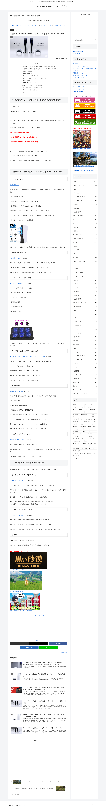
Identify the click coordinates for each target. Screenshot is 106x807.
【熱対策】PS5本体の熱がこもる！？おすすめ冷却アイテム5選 (39, 69)
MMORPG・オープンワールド (21, 25)
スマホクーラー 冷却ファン (31, 90)
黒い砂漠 (75, 63)
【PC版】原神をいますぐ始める (82, 149)
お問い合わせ (76, 53)
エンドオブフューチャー (80, 87)
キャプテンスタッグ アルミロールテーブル (35, 78)
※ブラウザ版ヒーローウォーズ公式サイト (22, 611)
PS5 (12, 30)
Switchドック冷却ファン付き (18, 480)
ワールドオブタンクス (79, 77)
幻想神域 (75, 70)
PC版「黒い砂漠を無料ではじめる (84, 166)
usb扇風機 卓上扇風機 (16, 391)
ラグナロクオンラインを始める (84, 170)
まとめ (26, 92)
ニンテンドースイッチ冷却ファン (33, 87)
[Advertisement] (39, 627)
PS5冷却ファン (28, 71)
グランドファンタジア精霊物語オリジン (84, 68)
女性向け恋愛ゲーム (59, 25)
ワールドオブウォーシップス (81, 75)
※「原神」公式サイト (16, 591)
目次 (36, 63)
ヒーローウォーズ (78, 91)
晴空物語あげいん (78, 73)
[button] (95, 40)
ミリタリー (35, 25)
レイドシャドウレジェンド (80, 66)
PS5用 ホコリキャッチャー (31, 83)
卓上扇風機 (27, 80)
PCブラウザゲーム (46, 25)
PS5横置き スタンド (16, 258)
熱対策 (17, 30)
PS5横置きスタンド (29, 73)
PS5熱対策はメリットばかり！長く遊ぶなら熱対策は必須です (39, 66)
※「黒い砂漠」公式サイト (17, 569)
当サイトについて (78, 51)
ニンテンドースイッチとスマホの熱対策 (33, 85)
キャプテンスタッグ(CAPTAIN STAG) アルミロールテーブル (27, 356)
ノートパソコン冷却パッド (31, 76)
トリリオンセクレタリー (80, 89)
